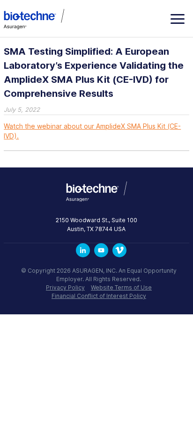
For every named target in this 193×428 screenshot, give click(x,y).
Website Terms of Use (121, 287)
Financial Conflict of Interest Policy (99, 295)
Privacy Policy (65, 287)
